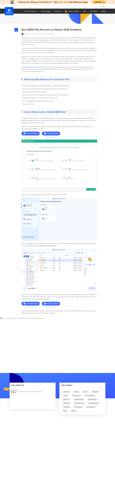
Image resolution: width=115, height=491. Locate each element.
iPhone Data (78, 407)
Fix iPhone (66, 407)
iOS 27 (85, 392)
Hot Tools (58, 11)
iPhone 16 (66, 392)
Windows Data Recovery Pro (30, 67)
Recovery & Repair (30, 11)
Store (84, 11)
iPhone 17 (66, 399)
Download (94, 11)
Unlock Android (79, 399)
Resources (103, 6)
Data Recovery (50, 33)
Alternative (67, 403)
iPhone (73, 411)
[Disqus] (57, 345)
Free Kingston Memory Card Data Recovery (30, 391)
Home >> (4, 318)
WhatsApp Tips (79, 403)
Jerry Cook (26, 33)
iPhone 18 (95, 392)
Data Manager (45, 11)
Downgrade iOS (93, 403)
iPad (65, 411)
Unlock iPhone (92, 399)
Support (103, 11)
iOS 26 (76, 392)
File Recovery (76, 395)
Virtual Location (89, 395)
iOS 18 (65, 395)
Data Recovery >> (12, 318)
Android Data (91, 407)
